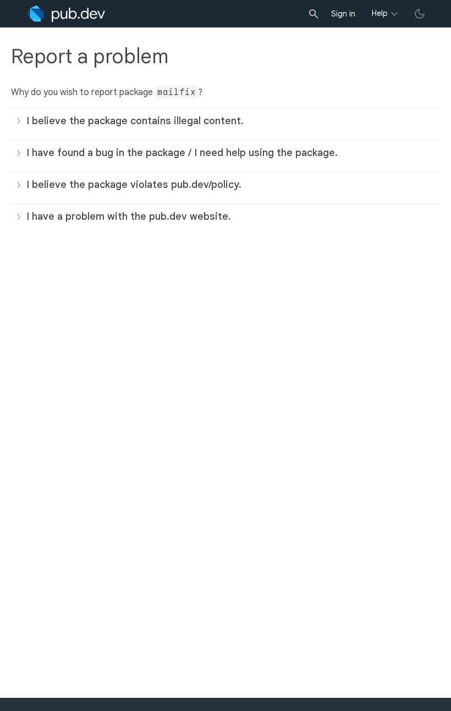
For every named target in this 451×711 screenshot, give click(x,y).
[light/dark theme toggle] (419, 13)
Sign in (343, 14)
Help (380, 13)
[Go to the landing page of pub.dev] (66, 13)
